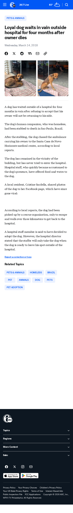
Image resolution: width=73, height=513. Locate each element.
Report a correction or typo (18, 257)
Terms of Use (37, 491)
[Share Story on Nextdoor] (30, 53)
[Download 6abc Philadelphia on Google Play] (30, 475)
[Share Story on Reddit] (22, 53)
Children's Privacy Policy (51, 488)
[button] (4, 4)
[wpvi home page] (7, 418)
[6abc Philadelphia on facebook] (6, 467)
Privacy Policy (9, 488)
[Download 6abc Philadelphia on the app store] (11, 475)
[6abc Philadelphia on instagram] (22, 467)
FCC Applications (33, 494)
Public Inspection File (12, 494)
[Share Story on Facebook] (6, 53)
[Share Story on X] (14, 53)
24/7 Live (24, 4)
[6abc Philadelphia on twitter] (14, 467)
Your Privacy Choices (27, 488)
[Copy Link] (45, 53)
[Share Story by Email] (37, 53)
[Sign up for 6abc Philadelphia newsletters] (31, 467)
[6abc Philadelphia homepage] (13, 4)
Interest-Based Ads (54, 491)
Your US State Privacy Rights (16, 491)
